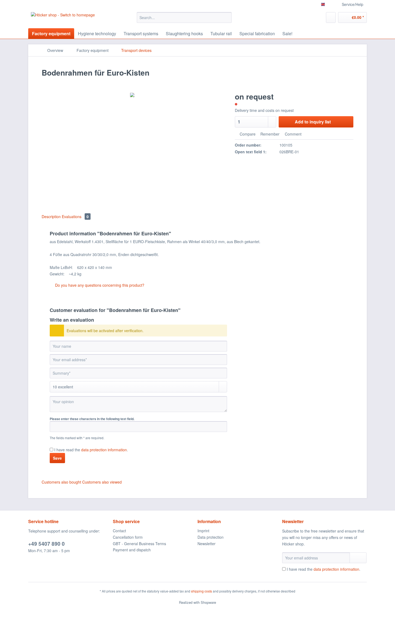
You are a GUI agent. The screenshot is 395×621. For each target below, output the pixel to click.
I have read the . (91, 449)
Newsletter (207, 543)
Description (51, 216)
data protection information (104, 449)
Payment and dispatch (132, 549)
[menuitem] (184, 20)
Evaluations (75, 216)
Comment (292, 134)
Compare (247, 134)
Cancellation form (128, 537)
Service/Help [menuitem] (352, 4)
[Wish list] (331, 17)
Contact (119, 530)
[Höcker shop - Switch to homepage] (63, 19)
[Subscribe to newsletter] (358, 557)
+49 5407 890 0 (46, 543)
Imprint (203, 530)
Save (57, 458)
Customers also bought (61, 482)
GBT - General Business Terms (139, 543)
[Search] (227, 17)
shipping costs (201, 591)
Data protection (211, 537)
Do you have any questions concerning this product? (99, 285)
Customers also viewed (102, 482)
